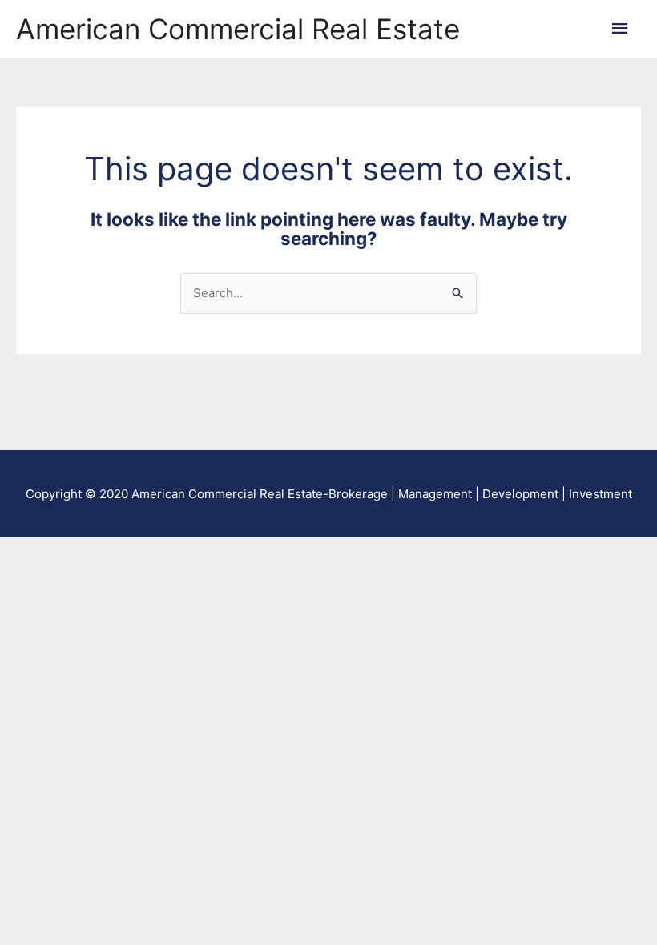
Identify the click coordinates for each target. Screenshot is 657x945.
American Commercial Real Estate (238, 29)
